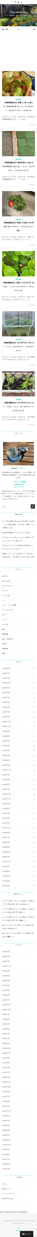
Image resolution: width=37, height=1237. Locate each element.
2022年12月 (6, 794)
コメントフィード (8, 1194)
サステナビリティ (8, 586)
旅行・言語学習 (7, 639)
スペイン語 (6, 595)
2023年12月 (6, 765)
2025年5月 (6, 707)
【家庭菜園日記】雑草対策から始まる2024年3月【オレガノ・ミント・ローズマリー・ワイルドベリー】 (18, 166)
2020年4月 (6, 847)
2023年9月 (6, 775)
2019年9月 (6, 866)
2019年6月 (6, 881)
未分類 (4, 644)
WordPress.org (7, 1198)
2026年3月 (6, 673)
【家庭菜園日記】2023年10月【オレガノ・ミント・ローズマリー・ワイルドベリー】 (18, 347)
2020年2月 (6, 857)
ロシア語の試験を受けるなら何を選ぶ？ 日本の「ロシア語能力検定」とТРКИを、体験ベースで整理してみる (18, 524)
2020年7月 (6, 837)
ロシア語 (5, 624)
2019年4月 (6, 886)
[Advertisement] (18, 50)
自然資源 (5, 648)
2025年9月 (6, 688)
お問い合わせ (19, 484)
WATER (4, 576)
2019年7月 (6, 876)
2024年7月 (6, 741)
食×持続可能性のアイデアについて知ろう (16, 532)
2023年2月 (6, 784)
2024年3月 (6, 760)
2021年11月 (6, 828)
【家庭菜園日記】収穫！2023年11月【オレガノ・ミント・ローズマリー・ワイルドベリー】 (18, 287)
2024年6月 (6, 746)
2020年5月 (6, 842)
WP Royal (22, 1223)
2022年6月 (6, 818)
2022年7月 (6, 813)
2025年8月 (6, 692)
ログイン (5, 1184)
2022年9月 (6, 808)
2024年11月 (6, 721)
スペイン (5, 591)
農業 (3, 653)
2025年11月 (6, 683)
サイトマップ (19, 487)
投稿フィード (6, 1189)
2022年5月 (6, 823)
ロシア (4, 615)
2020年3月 (6, 852)
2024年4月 (6, 755)
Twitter (21, 468)
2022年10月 (6, 804)
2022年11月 (6, 799)
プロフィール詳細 (19, 482)
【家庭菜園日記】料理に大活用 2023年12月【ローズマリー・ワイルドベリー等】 (18, 227)
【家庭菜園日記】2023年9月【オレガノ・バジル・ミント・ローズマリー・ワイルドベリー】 (18, 407)
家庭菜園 (18, 99)
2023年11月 (6, 770)
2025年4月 (6, 712)
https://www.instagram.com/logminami (13, 1212)
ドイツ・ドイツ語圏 (9, 605)
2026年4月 (6, 668)
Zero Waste (6, 581)
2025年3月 (6, 717)
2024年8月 (6, 736)
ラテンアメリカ (7, 610)
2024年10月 (6, 726)
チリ (3, 600)
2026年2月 (6, 678)
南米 (3, 629)
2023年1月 (6, 789)
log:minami (19, 11)
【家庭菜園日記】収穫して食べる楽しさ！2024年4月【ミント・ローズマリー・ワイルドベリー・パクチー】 (18, 106)
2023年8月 (6, 779)
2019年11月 (6, 862)
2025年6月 (6, 702)
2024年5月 (6, 750)
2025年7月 (6, 697)
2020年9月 (6, 833)
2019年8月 (6, 871)
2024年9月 (6, 731)
